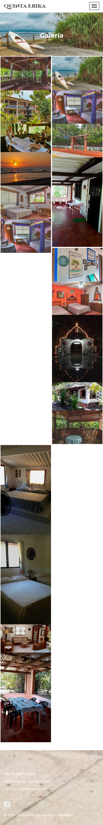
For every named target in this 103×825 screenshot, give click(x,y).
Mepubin (65, 815)
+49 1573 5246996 (22, 774)
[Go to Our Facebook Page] (6, 804)
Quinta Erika (25, 6)
